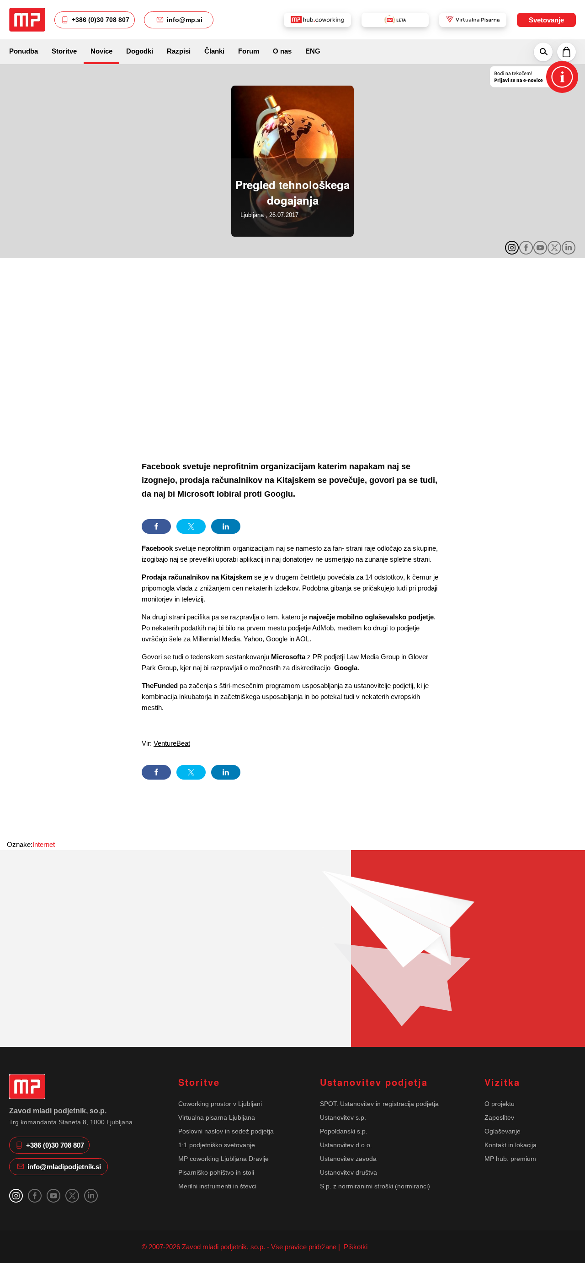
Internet (43, 844)
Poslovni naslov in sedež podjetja (226, 1131)
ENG (312, 51)
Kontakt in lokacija (510, 1145)
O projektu (499, 1103)
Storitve (64, 51)
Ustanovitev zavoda (348, 1158)
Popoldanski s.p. (343, 1131)
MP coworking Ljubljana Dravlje (223, 1158)
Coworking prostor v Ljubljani (220, 1103)
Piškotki (354, 1247)
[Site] (27, 20)
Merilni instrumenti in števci (217, 1186)
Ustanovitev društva (348, 1172)
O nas (282, 51)
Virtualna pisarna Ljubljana (216, 1117)
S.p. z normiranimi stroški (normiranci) (375, 1186)
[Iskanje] (543, 51)
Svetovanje (546, 20)
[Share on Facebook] (156, 526)
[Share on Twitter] (191, 526)
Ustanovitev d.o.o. (346, 1145)
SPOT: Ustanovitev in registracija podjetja (379, 1103)
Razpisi (179, 51)
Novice (101, 51)
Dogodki (139, 51)
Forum (248, 51)
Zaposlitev (499, 1117)
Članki (214, 51)
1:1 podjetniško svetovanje (216, 1145)
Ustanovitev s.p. (343, 1117)
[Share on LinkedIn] (225, 526)
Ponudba (23, 51)
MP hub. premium (510, 1158)
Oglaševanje (502, 1131)
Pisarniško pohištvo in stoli (216, 1172)
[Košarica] (566, 51)
